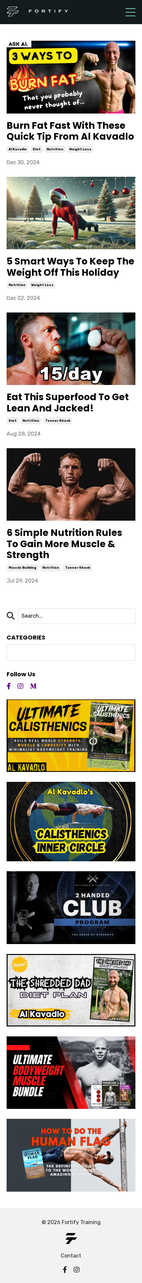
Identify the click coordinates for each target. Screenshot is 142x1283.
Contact (71, 1256)
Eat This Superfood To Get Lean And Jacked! (68, 403)
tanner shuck (57, 421)
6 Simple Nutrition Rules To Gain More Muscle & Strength (64, 544)
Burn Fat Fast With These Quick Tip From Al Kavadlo (70, 131)
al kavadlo (18, 149)
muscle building (22, 568)
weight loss (80, 149)
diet (37, 149)
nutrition (55, 149)
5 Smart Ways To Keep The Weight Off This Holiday (70, 267)
